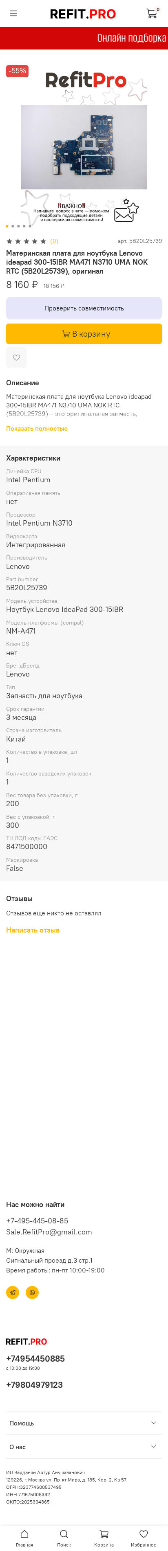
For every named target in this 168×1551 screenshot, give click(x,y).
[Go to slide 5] (30, 226)
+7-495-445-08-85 (37, 1220)
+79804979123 (34, 1384)
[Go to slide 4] (24, 226)
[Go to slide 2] (12, 226)
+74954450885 (35, 1358)
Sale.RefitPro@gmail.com (49, 1231)
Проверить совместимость (84, 308)
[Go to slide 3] (18, 226)
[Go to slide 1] (7, 226)
